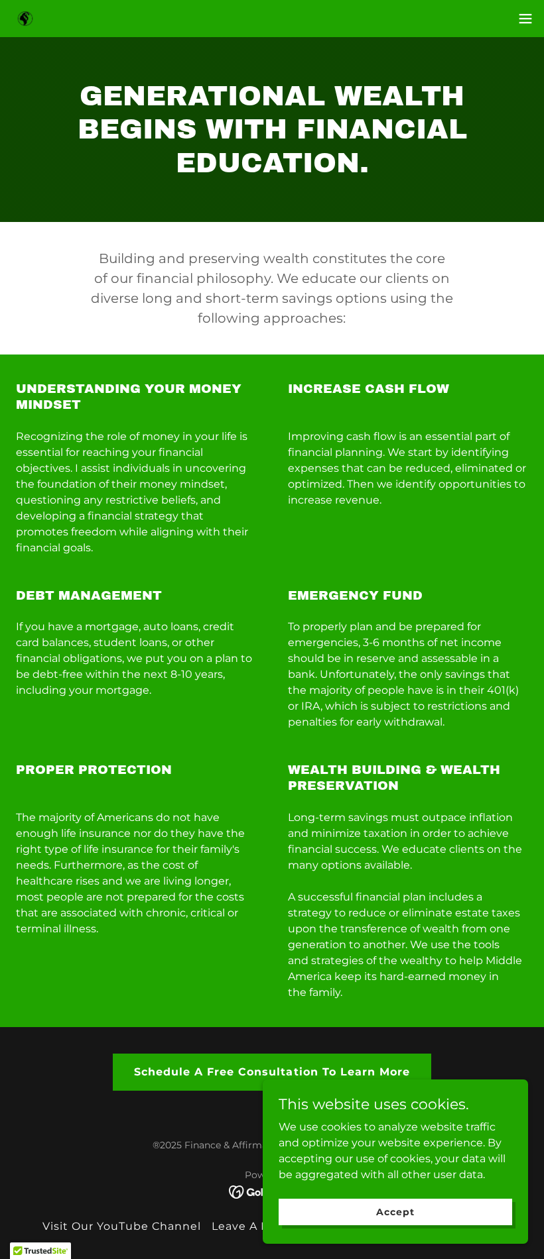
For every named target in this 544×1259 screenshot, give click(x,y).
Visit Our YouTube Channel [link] (121, 1226)
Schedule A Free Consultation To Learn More (271, 1072)
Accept (395, 1211)
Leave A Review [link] (258, 1226)
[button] (525, 18)
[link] (25, 19)
